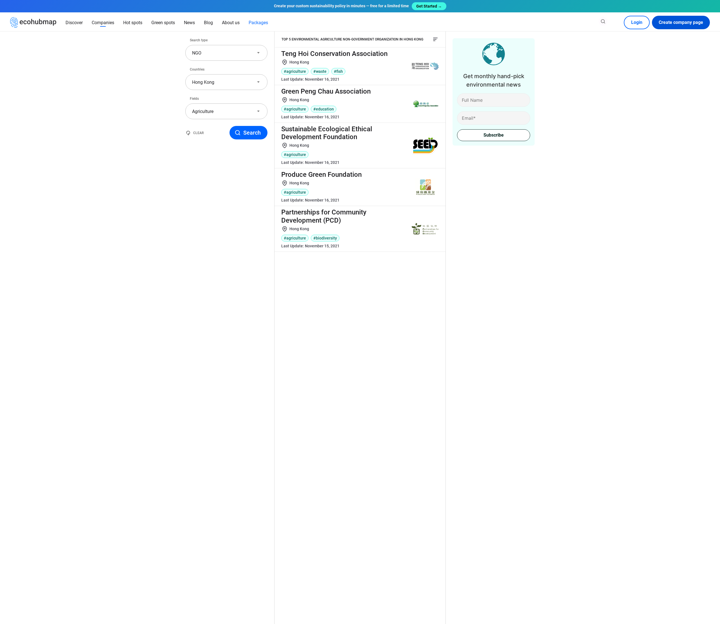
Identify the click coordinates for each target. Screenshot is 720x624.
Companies (103, 22)
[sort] (435, 39)
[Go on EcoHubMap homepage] (33, 22)
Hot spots (132, 22)
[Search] (603, 21)
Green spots (163, 22)
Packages (258, 22)
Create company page (681, 22)
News (189, 22)
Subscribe (493, 135)
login (636, 22)
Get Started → (429, 6)
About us (231, 22)
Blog (208, 22)
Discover (74, 22)
